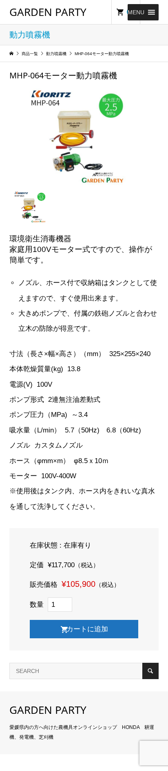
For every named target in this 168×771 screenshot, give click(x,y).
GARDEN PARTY (47, 11)
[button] (136, 12)
